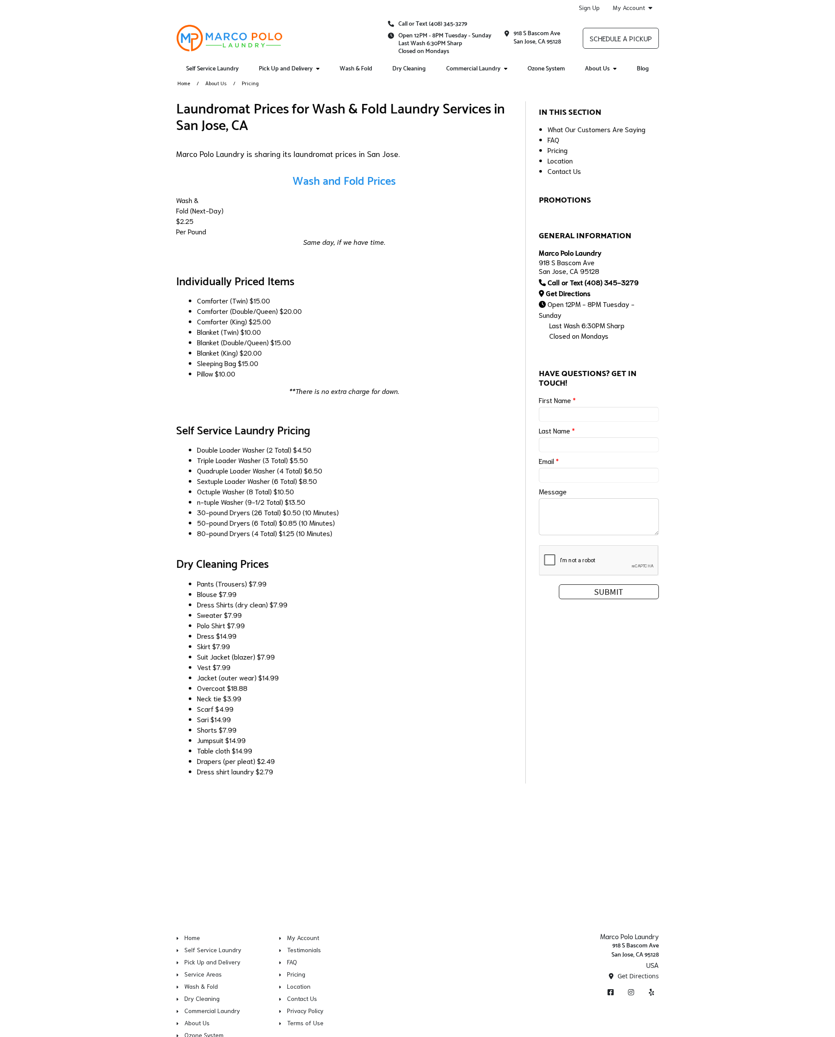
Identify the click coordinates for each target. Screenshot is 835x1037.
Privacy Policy (305, 1010)
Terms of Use (305, 1023)
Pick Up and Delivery (286, 69)
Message (553, 491)
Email (549, 460)
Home (183, 83)
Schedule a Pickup (621, 38)
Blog (643, 69)
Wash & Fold (356, 69)
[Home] (229, 38)
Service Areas (203, 974)
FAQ (553, 139)
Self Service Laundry (212, 69)
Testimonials (304, 950)
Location (560, 160)
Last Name (557, 430)
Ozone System (546, 69)
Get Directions (568, 292)
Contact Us (564, 170)
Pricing (558, 149)
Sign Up (589, 7)
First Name (557, 399)
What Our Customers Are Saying (596, 128)
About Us (597, 69)
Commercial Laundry (473, 69)
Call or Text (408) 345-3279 (432, 24)
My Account (629, 7)
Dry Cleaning (409, 69)
